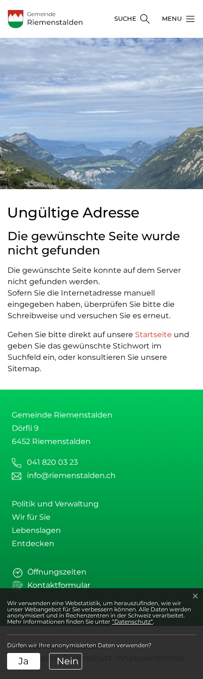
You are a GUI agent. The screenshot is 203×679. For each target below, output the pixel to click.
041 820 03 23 (52, 462)
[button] (175, 19)
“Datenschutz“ (132, 621)
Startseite (153, 334)
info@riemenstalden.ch (71, 475)
